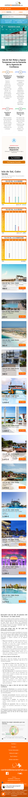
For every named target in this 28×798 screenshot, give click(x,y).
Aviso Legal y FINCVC (5, 790)
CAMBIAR (21, 12)
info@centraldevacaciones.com (14, 780)
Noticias (24, 793)
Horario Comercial (20, 792)
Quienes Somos (7, 792)
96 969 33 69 (17, 778)
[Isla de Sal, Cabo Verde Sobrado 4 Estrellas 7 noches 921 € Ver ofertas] (14, 334)
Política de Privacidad (15, 790)
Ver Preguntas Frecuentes (14, 162)
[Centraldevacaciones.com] (14, 3)
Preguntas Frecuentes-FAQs (16, 793)
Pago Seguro (24, 790)
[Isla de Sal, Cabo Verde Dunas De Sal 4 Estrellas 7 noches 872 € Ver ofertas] (14, 305)
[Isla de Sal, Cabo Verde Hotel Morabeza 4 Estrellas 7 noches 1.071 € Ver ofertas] (14, 448)
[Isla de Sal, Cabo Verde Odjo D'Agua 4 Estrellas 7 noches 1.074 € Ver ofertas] (14, 476)
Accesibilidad (14, 795)
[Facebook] (7, 773)
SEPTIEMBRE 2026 (19, 21)
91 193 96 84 (11, 778)
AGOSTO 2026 (8, 21)
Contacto (13, 792)
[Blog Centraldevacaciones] (21, 773)
